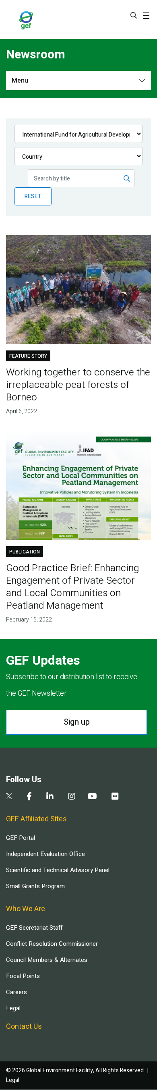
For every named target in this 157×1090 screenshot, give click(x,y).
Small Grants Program (35, 886)
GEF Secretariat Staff (34, 927)
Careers (16, 992)
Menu (20, 80)
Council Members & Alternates (46, 959)
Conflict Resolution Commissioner (52, 943)
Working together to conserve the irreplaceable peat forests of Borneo (78, 384)
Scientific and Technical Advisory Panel (57, 870)
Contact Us (24, 1026)
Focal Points (23, 976)
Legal (13, 1008)
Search (133, 15)
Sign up (77, 722)
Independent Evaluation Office (45, 854)
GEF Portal (20, 837)
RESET (33, 196)
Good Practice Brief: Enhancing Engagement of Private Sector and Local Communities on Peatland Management (72, 587)
